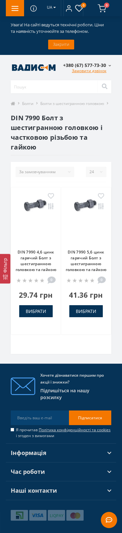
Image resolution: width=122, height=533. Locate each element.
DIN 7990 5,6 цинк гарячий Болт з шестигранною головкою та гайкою (86, 260)
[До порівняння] (51, 207)
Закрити (61, 44)
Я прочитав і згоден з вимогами (63, 432)
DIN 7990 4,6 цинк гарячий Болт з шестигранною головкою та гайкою (36, 260)
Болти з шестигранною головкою (72, 103)
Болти (28, 103)
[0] (94, 8)
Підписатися (90, 418)
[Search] (104, 86)
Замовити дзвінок (89, 70)
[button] (68, 8)
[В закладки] (51, 196)
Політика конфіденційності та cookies (75, 430)
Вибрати (36, 311)
